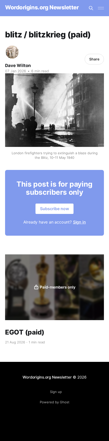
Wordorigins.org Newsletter (42, 7)
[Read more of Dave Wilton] (12, 52)
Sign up (56, 392)
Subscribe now (54, 208)
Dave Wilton (18, 65)
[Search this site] (91, 8)
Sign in (79, 222)
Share (94, 59)
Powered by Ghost (54, 402)
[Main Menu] (101, 8)
